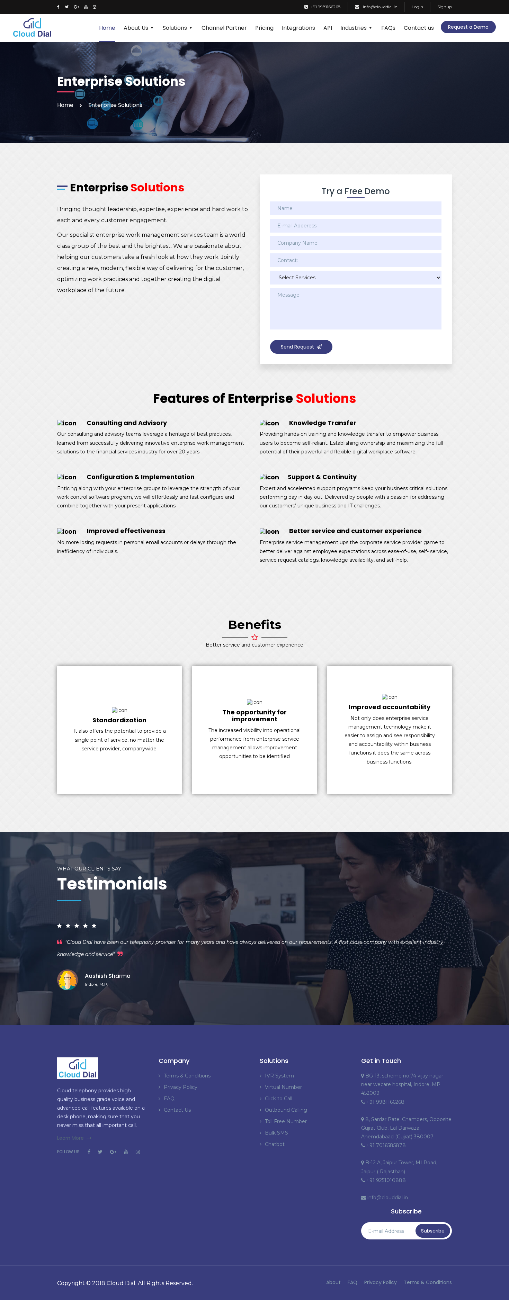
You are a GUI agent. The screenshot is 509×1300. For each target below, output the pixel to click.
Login (417, 6)
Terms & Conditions (187, 1076)
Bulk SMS (276, 1133)
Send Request (297, 346)
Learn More (70, 1138)
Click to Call (278, 1098)
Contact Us (177, 1110)
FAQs (388, 28)
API (327, 28)
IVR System (279, 1076)
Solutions (175, 28)
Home (107, 28)
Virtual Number (283, 1087)
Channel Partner (224, 28)
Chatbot (275, 1144)
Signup (444, 6)
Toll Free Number (286, 1121)
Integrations (298, 28)
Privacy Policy (180, 1087)
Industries (353, 28)
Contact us (419, 28)
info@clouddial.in (380, 6)
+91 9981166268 (326, 6)
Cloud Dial (121, 1283)
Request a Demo (468, 27)
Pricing (264, 28)
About (333, 1282)
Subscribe (433, 1230)
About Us (136, 28)
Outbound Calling (286, 1110)
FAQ (169, 1098)
